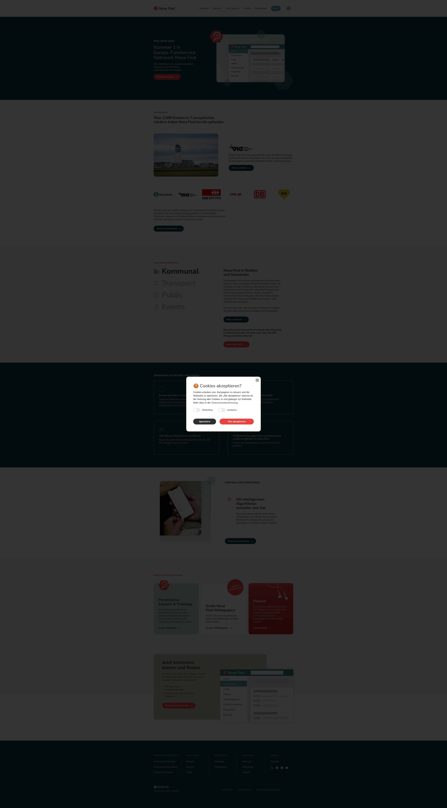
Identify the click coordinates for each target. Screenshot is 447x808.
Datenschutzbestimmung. (225, 402)
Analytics (232, 410)
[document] (223, 404)
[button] (257, 380)
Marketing (207, 410)
